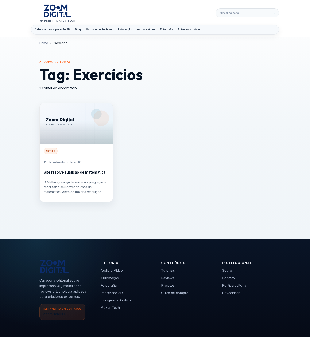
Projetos (167, 285)
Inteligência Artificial (116, 300)
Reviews (167, 278)
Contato (228, 278)
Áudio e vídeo (146, 29)
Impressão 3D (111, 293)
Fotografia (166, 29)
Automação (124, 29)
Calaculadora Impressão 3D (52, 29)
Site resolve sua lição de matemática (74, 172)
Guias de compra (174, 293)
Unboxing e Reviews (99, 29)
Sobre (227, 270)
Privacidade (231, 293)
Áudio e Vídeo (111, 270)
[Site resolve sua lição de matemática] (76, 123)
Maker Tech (110, 307)
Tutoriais (168, 270)
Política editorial (234, 285)
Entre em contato (189, 29)
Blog (78, 29)
